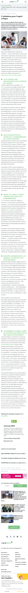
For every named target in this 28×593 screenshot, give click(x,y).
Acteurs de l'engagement (6, 560)
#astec (24, 469)
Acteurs (7, 485)
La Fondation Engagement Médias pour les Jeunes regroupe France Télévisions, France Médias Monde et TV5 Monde (14, 458)
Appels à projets (4, 565)
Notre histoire (4, 552)
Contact (16, 566)
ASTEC (14, 142)
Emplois (17, 552)
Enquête (3, 267)
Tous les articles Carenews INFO (12, 438)
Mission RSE (3, 569)
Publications (18, 554)
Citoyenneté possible (7, 344)
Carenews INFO (7, 5)
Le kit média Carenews (6, 571)
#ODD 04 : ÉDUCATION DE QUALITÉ (8, 13)
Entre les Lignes (10, 210)
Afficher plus (14, 527)
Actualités (3, 563)
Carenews (20, 485)
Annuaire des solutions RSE (20, 559)
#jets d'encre (4, 471)
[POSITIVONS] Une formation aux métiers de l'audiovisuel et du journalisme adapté (14, 462)
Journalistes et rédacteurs (20, 564)
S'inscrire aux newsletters (20, 562)
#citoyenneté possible (16, 469)
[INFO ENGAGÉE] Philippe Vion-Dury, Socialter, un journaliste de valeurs (14, 453)
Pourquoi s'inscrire (5, 558)
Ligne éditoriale (4, 556)
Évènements (17, 556)
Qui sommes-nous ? (5, 554)
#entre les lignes (5, 469)
